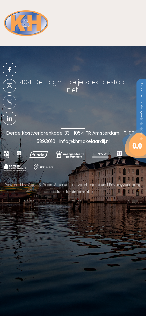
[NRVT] (119, 154)
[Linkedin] (9, 118)
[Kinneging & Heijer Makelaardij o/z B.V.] (134, 120)
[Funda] (38, 154)
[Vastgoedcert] (70, 154)
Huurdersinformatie (74, 191)
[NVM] (6, 154)
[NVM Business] (19, 154)
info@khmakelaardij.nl (84, 141)
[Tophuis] (43, 166)
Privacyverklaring (125, 184)
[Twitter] (9, 102)
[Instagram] (9, 86)
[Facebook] (9, 69)
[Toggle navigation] (132, 23)
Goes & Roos (40, 184)
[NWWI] (100, 154)
